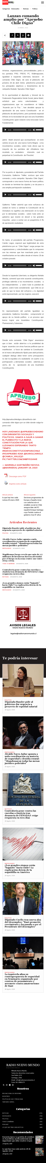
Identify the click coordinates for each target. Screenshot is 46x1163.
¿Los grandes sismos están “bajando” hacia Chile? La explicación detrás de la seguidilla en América (21, 585)
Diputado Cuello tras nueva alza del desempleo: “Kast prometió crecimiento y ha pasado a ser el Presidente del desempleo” (23, 923)
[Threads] (13, 1085)
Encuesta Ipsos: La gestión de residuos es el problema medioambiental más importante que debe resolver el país (18, 1139)
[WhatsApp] (23, 35)
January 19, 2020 (27, 467)
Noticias (26, 9)
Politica (34, 9)
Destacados (15, 9)
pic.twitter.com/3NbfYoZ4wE (19, 459)
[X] (17, 35)
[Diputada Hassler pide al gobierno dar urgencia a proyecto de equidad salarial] (23, 680)
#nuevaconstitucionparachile (21, 450)
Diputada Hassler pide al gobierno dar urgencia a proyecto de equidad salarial (22, 529)
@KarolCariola (33, 453)
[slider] (39, 129)
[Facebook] (12, 35)
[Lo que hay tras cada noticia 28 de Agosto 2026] (39, 1152)
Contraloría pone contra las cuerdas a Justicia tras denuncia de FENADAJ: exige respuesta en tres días (23, 572)
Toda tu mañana (8, 563)
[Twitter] (3, 1085)
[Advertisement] (23, 1016)
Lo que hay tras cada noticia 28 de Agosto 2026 (16, 1150)
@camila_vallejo (12, 456)
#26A (20, 453)
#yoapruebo (9, 453)
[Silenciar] (34, 130)
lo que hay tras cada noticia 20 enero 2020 (10, 498)
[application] (23, 129)
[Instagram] (6, 1085)
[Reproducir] (5, 130)
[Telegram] (28, 35)
